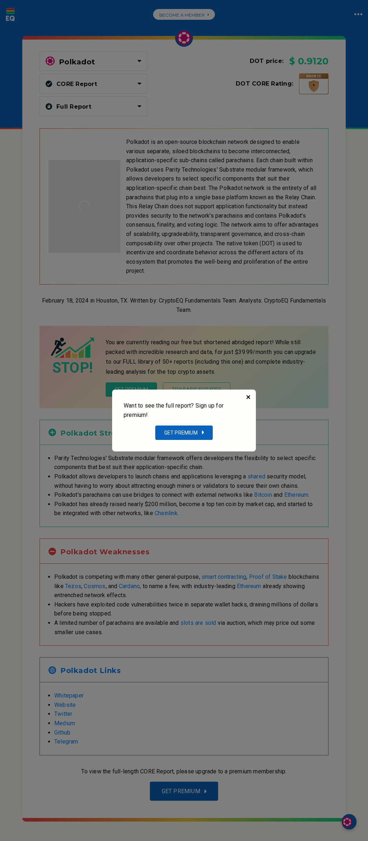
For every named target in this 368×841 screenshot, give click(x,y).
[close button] (248, 397)
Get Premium (181, 433)
